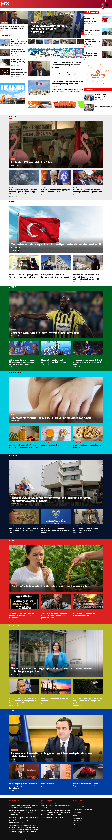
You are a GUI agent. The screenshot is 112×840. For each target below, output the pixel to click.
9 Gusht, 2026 (45, 447)
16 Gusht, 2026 (15, 55)
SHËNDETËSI (32, 4)
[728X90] (56, 104)
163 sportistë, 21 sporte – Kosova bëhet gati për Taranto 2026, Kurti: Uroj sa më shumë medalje (22, 362)
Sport (13, 329)
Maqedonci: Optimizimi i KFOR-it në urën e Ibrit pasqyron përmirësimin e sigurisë (66, 64)
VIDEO (86, 4)
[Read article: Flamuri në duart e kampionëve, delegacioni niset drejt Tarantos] (56, 348)
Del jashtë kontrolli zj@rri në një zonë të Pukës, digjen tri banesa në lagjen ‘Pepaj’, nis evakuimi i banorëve (23, 192)
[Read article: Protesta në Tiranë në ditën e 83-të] (56, 144)
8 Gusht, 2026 (77, 366)
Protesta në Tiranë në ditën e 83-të (31, 162)
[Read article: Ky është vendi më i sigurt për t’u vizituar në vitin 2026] (88, 601)
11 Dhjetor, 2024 (46, 786)
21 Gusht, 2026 (4, 30)
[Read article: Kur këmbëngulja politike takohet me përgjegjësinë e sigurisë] (89, 97)
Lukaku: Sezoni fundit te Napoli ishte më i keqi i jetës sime (45, 332)
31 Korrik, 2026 (100, 108)
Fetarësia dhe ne (47, 784)
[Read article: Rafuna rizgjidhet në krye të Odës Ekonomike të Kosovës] (88, 516)
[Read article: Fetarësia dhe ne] (56, 771)
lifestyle (14, 582)
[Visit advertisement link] (56, 53)
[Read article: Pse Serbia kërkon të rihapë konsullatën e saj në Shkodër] (89, 107)
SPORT (67, 4)
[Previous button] (82, 36)
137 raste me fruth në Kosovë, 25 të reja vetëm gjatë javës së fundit (51, 417)
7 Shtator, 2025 (16, 674)
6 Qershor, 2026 (46, 534)
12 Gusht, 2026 (15, 76)
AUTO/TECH (95, 4)
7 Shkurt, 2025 (13, 790)
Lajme (13, 159)
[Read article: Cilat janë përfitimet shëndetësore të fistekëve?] (88, 433)
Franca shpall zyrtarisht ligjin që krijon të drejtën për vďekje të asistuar (19, 41)
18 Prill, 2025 (77, 705)
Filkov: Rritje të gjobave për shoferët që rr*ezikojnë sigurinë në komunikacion (23, 786)
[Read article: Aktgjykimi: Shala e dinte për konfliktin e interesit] (5, 52)
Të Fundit (4, 22)
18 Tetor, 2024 (77, 788)
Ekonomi (13, 494)
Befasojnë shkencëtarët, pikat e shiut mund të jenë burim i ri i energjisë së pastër (87, 701)
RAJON (43, 187)
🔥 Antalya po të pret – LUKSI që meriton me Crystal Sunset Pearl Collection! (21, 615)
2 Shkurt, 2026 (45, 620)
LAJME (15, 4)
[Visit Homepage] (5, 4)
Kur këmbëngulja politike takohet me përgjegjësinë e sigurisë (103, 96)
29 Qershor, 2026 (16, 503)
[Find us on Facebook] (102, 4)
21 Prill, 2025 (45, 703)
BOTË (23, 4)
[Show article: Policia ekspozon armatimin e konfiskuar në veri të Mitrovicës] (31, 41)
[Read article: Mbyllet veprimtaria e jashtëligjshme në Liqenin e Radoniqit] (107, 31)
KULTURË (58, 4)
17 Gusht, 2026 (77, 194)
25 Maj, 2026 (13, 620)
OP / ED (50, 4)
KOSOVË (33, 19)
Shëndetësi (45, 442)
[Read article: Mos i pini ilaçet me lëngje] (56, 433)
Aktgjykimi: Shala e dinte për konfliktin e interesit (18, 51)
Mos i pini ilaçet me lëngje (50, 445)
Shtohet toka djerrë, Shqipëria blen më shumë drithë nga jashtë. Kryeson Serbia (23, 530)
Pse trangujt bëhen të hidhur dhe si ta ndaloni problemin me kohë (49, 586)
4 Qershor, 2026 (78, 532)
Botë (12, 241)
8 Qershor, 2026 (14, 534)
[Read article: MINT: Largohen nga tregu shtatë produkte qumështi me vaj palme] (5, 62)
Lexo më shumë (6, 35)
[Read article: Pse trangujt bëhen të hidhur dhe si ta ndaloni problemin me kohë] (56, 568)
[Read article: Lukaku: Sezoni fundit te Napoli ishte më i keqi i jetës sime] (56, 314)
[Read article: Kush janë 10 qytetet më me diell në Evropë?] (56, 686)
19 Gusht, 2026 (15, 45)
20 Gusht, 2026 (45, 194)
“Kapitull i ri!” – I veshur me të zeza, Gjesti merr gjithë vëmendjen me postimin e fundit (54, 615)
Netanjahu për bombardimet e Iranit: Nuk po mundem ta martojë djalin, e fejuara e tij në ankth (23, 701)
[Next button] (82, 33)
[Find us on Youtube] (102, 7)
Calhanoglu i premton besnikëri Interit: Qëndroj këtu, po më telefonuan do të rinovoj (87, 362)
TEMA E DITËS (76, 4)
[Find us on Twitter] (106, 4)
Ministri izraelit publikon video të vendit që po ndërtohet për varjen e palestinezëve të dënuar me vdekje (87, 277)
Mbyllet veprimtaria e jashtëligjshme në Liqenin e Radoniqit (92, 30)
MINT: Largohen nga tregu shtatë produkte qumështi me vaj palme (19, 61)
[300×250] (12, 93)
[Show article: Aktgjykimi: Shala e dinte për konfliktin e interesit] (72, 41)
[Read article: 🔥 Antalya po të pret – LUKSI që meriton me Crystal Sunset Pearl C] (24, 601)
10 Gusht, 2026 (13, 449)
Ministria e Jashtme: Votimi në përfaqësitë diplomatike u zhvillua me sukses (55, 530)
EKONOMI (42, 4)
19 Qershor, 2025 (14, 705)
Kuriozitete (45, 696)
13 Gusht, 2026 (15, 65)
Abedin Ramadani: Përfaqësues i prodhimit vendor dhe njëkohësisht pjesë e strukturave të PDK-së (49, 27)
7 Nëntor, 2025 (77, 617)
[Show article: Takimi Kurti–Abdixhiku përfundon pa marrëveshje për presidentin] (64, 41)
